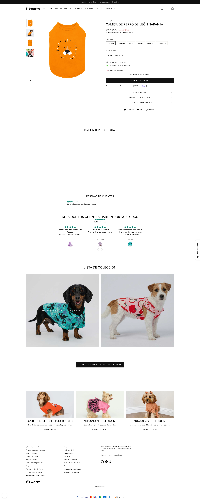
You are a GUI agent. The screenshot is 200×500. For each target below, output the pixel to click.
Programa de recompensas (35, 450)
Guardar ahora (150, 429)
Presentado (107, 8)
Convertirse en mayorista (72, 466)
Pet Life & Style (69, 450)
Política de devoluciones (34, 469)
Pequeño (121, 43)
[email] (131, 455)
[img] (100, 219)
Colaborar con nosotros (72, 463)
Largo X (150, 43)
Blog (65, 447)
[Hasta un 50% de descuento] (150, 404)
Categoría (75, 8)
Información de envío (140, 97)
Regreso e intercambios (34, 466)
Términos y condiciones (72, 472)
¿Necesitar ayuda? (32, 447)
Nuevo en (47, 8)
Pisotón (111, 43)
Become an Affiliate (70, 459)
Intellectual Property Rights (35, 475)
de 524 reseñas (100, 222)
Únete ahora (50, 429)
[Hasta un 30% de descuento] (100, 404)
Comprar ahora (139, 81)
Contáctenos (68, 456)
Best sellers (61, 8)
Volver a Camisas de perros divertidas (101, 364)
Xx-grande (161, 43)
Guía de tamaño (31, 453)
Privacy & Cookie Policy (34, 472)
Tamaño (110, 39)
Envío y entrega (31, 459)
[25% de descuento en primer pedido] (50, 404)
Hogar (108, 21)
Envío (108, 32)
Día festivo (91, 8)
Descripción (139, 92)
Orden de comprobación (34, 463)
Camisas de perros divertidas (121, 21)
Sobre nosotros (69, 453)
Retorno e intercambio (140, 103)
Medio (131, 43)
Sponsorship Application (72, 469)
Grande (140, 43)
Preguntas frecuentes (33, 456)
